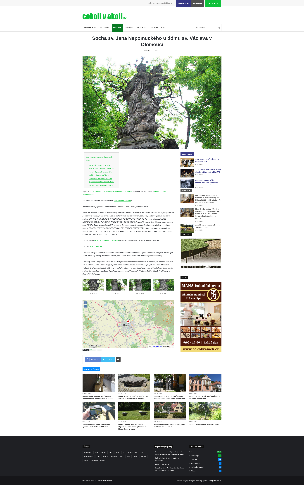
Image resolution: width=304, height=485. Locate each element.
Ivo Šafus (147, 51)
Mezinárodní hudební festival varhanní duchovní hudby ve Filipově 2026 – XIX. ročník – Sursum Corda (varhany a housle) (207, 213)
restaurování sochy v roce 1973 (106, 240)
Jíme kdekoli (141, 28)
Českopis (117, 28)
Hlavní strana (90, 28)
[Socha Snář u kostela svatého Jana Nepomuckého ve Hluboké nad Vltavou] (99, 383)
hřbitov (103, 452)
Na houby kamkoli (197, 467)
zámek (86, 461)
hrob (96, 452)
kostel (117, 452)
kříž (124, 452)
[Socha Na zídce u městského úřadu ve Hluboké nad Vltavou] (205, 383)
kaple (110, 452)
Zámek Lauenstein (162, 464)
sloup (128, 457)
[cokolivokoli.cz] (104, 16)
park (98, 457)
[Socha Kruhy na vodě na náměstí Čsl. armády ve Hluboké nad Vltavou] (134, 383)
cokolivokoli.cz (213, 3)
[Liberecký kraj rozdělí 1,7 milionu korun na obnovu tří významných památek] (187, 183)
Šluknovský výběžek (97, 461)
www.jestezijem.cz (215, 481)
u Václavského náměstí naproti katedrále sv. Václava (111, 191)
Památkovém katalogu (122, 201)
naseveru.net (183, 3)
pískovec (114, 457)
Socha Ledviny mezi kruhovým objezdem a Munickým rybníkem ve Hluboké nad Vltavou (132, 427)
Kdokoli (154, 28)
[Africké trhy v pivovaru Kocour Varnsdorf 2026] (187, 228)
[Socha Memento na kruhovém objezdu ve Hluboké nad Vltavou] (170, 411)
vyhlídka (143, 457)
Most (141, 452)
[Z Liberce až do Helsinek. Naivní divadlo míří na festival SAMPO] (187, 173)
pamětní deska (88, 457)
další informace (96, 246)
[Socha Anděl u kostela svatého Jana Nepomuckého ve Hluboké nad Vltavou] (170, 383)
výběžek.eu (197, 3)
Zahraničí (129, 28)
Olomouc (92, 350)
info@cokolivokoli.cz (105, 481)
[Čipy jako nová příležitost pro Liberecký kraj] (187, 162)
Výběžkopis (105, 28)
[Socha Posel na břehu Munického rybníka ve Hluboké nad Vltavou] (99, 411)
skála (121, 457)
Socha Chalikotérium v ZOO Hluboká (204, 424)
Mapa (163, 28)
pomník (105, 457)
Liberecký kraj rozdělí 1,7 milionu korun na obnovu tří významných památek (206, 182)
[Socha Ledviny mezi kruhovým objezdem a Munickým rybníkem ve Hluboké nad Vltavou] (134, 411)
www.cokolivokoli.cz (89, 481)
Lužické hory (132, 452)
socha (99, 350)
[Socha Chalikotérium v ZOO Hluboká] (205, 411)
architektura (87, 452)
